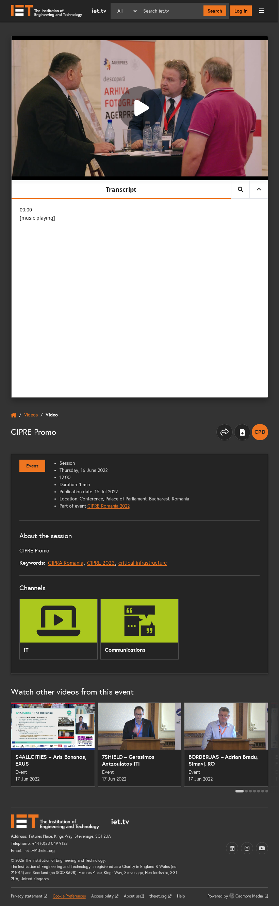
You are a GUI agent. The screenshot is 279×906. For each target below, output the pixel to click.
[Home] (58, 11)
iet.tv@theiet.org (39, 850)
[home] (13, 415)
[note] (260, 432)
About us (132, 896)
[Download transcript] (242, 432)
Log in (241, 11)
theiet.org (158, 896)
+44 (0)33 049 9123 (50, 843)
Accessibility (103, 896)
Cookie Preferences (69, 896)
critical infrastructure (142, 563)
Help (181, 896)
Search (215, 11)
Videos (31, 415)
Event (32, 466)
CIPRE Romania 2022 (108, 506)
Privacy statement (27, 896)
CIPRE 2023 (101, 563)
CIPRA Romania (65, 563)
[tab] (239, 791)
